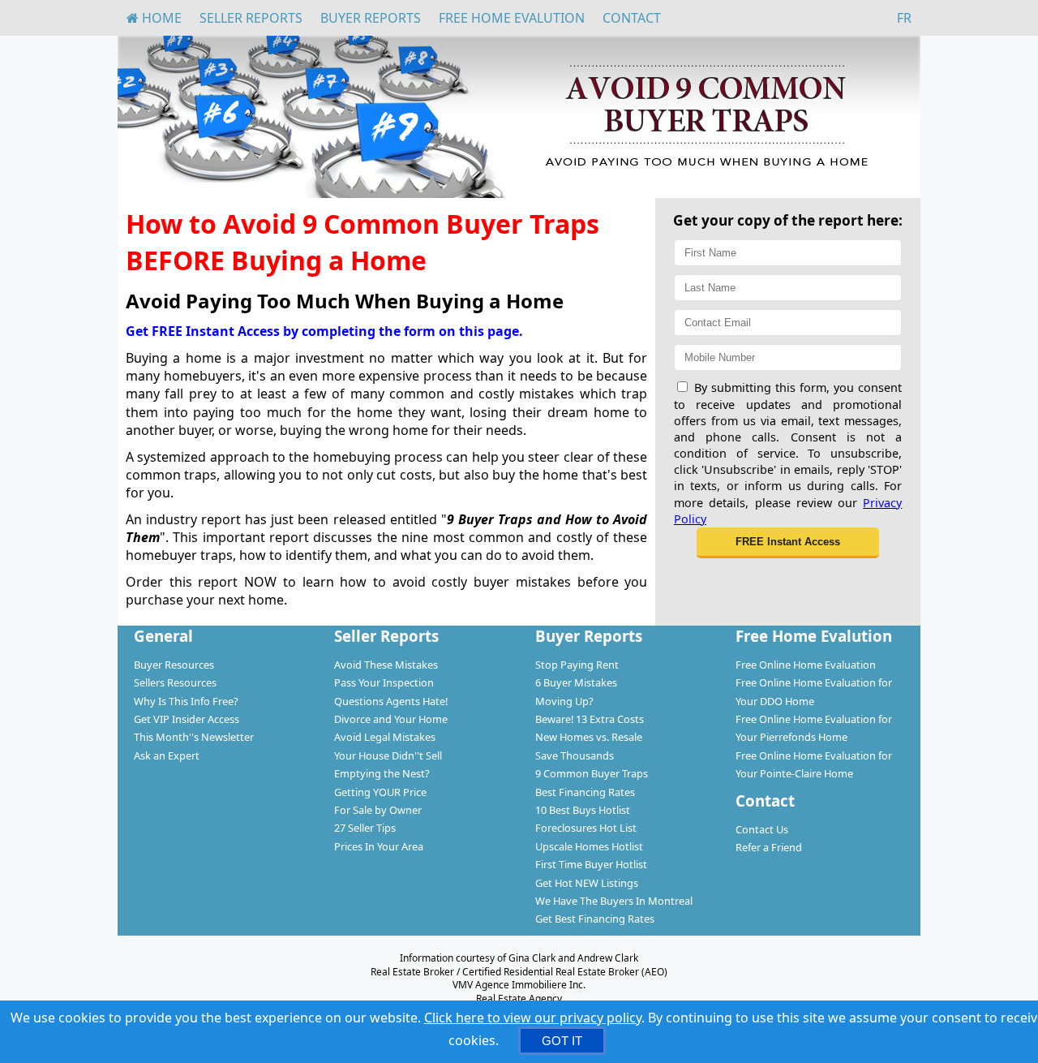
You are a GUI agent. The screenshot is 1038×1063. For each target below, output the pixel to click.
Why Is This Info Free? (186, 701)
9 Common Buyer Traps (591, 773)
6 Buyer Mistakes (576, 682)
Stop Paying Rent (577, 664)
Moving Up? (564, 701)
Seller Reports (250, 18)
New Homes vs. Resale (588, 736)
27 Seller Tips (365, 827)
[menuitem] (154, 18)
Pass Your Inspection (384, 682)
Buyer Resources (174, 664)
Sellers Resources (175, 682)
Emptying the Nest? (382, 773)
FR (904, 18)
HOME (160, 18)
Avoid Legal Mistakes (384, 736)
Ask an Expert (166, 755)
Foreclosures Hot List (586, 827)
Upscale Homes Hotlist (589, 846)
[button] (788, 542)
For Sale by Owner (378, 810)
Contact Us (762, 829)
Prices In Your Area (378, 846)
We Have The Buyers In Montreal (614, 900)
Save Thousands (574, 755)
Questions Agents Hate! (391, 701)
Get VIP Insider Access (186, 719)
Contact (632, 18)
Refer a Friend (769, 847)
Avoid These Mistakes (386, 664)
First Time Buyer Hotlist (591, 864)
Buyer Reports (370, 18)
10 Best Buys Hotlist (582, 810)
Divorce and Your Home (391, 719)
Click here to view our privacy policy (532, 1017)
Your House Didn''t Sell (388, 755)
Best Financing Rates (585, 792)
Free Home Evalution (512, 18)
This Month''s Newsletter (194, 736)
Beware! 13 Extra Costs (589, 719)
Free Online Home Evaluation (806, 664)
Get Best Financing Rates (594, 918)
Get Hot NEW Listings (586, 883)
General (163, 636)
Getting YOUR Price (380, 792)
